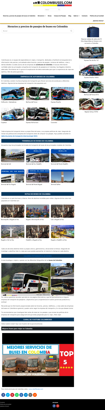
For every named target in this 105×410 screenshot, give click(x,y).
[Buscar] (59, 9)
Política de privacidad (97, 16)
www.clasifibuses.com (35, 389)
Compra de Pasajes (60, 16)
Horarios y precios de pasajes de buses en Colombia (19, 16)
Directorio (41, 16)
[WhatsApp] (17, 395)
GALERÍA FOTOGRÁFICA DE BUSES (38, 256)
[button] (26, 279)
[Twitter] (8, 395)
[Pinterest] (12, 395)
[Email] (30, 395)
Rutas (50, 16)
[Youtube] (57, 405)
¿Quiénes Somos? (98, 20)
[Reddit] (35, 395)
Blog (69, 16)
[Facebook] (3, 395)
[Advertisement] (37, 45)
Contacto (84, 16)
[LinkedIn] (21, 395)
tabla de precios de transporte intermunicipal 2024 (19, 136)
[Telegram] (26, 395)
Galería (76, 16)
